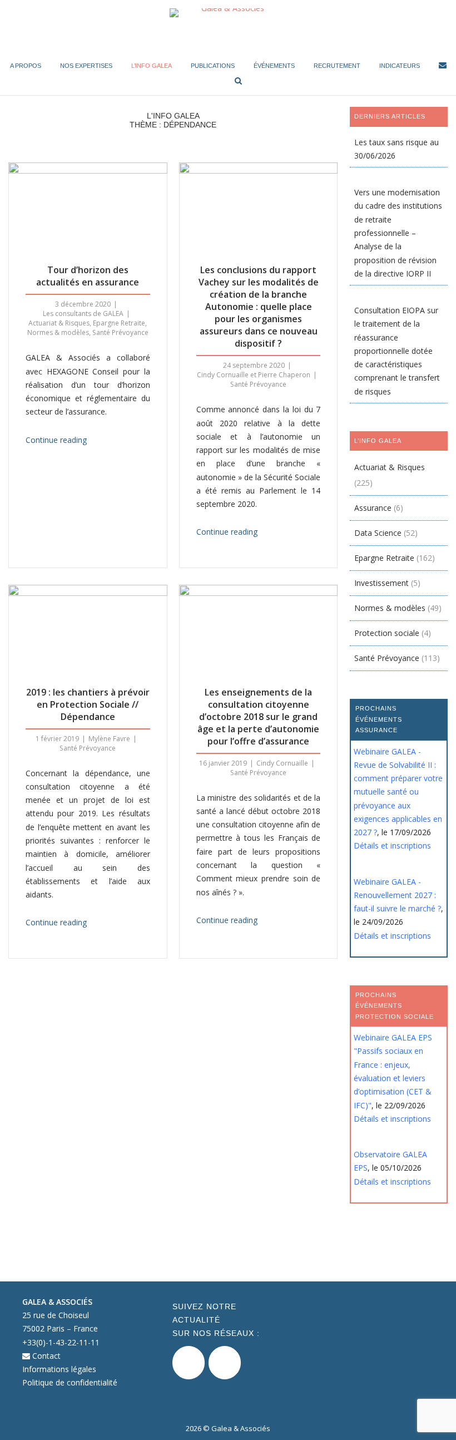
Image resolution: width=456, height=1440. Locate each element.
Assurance (372, 507)
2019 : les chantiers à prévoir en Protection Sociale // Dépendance (88, 704)
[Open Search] (238, 81)
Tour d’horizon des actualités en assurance (87, 276)
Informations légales (59, 1369)
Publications (213, 65)
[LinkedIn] (225, 1362)
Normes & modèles (58, 332)
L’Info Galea (151, 65)
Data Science (378, 532)
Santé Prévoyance (120, 332)
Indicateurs (399, 65)
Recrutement (337, 65)
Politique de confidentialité (69, 1382)
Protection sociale (386, 633)
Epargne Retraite (119, 323)
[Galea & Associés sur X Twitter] (188, 1362)
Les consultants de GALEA (83, 313)
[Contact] (443, 67)
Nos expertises (86, 65)
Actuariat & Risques (59, 323)
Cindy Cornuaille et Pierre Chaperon (253, 374)
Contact (45, 1355)
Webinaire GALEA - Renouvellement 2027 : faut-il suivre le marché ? (397, 895)
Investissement (381, 583)
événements (274, 65)
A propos (25, 65)
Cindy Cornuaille (282, 763)
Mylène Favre (109, 738)
